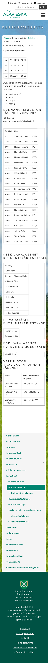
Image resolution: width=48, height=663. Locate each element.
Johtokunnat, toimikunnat (21, 493)
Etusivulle (13, 3)
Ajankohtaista (12, 435)
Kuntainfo (10, 447)
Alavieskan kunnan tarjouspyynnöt (22, 567)
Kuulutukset (11, 464)
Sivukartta (25, 638)
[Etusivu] (15, 13)
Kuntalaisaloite (13, 562)
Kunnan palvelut (13, 458)
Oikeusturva (11, 527)
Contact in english (25, 652)
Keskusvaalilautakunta (19, 499)
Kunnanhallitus (16, 481)
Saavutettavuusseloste (25, 647)
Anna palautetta (25, 642)
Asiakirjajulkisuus (25, 633)
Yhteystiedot (41, 3)
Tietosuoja (25, 628)
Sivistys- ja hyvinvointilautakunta (25, 510)
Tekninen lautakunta (19, 521)
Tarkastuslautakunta (19, 516)
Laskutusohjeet (13, 533)
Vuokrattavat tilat (14, 544)
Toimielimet (11, 476)
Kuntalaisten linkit (27, 3)
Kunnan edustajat (17, 504)
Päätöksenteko (13, 441)
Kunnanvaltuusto (17, 487)
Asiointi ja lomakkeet (16, 470)
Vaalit (8, 539)
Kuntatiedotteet (13, 453)
